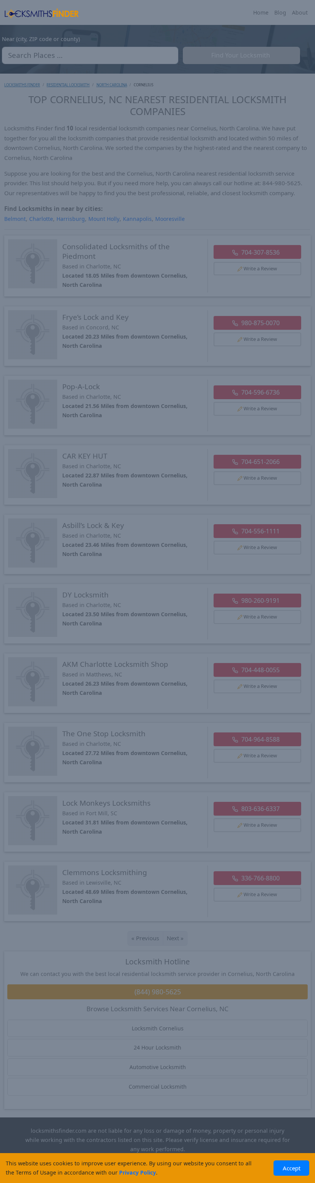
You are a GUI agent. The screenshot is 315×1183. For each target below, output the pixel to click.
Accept (291, 1168)
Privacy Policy (137, 1172)
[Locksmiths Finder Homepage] (41, 12)
